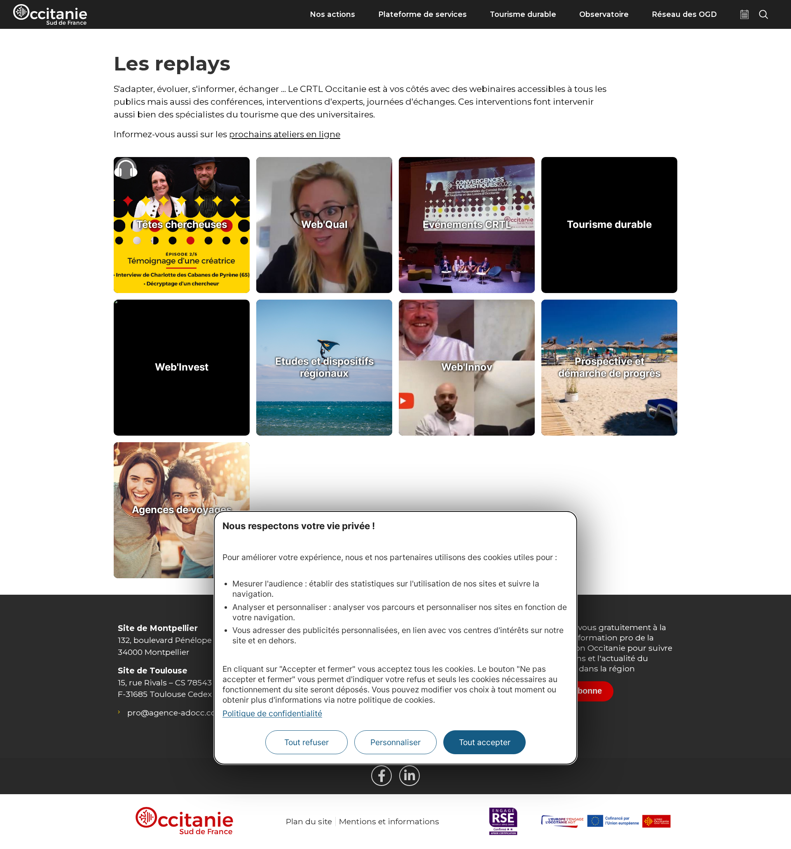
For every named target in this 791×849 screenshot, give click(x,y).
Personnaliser (395, 742)
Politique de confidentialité (272, 713)
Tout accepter (484, 742)
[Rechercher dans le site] (763, 14)
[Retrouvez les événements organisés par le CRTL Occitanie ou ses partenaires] (744, 14)
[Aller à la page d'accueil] (50, 14)
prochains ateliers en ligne (284, 134)
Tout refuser (306, 742)
